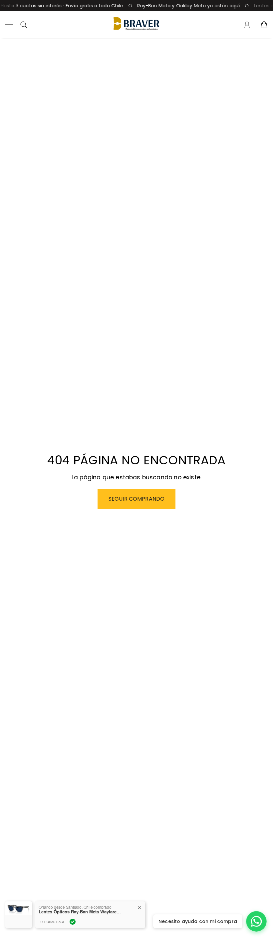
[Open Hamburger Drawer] (9, 25)
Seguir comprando (137, 499)
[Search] (24, 25)
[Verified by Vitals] (73, 922)
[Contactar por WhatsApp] (256, 921)
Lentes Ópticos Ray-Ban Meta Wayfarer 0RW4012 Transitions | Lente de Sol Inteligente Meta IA (80, 911)
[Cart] (264, 25)
